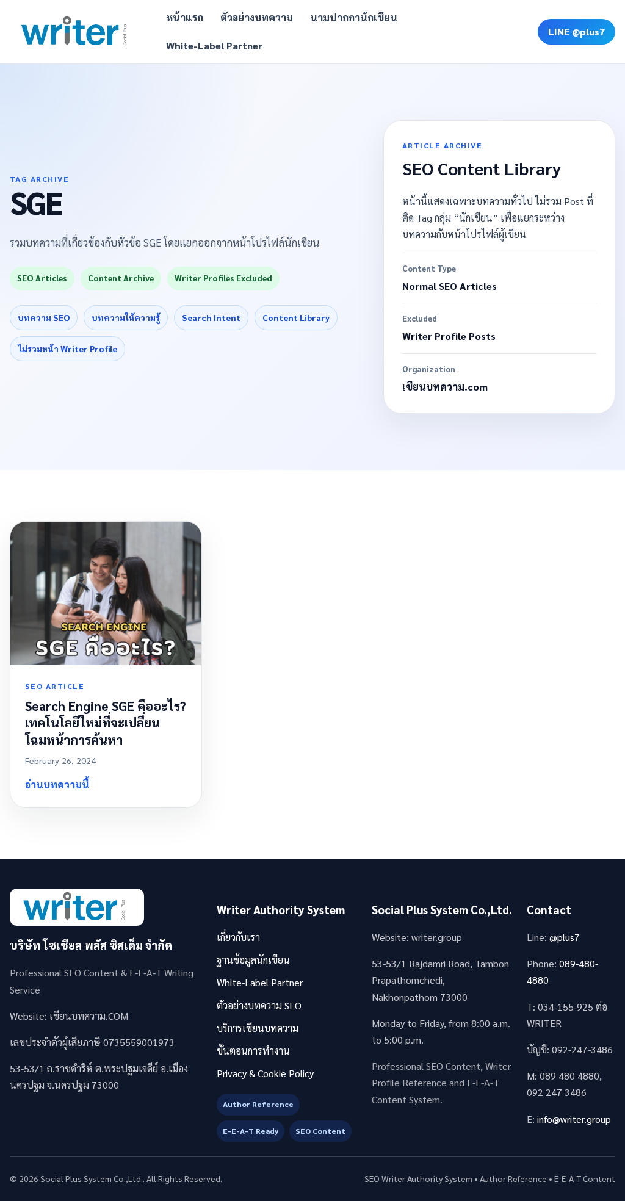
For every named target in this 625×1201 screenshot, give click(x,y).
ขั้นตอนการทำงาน (253, 1050)
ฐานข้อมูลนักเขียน (253, 959)
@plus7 (564, 937)
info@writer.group (574, 1119)
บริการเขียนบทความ (257, 1028)
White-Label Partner (214, 45)
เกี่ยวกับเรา (238, 937)
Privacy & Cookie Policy (265, 1073)
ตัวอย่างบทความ (256, 17)
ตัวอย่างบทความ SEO (259, 1005)
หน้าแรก (184, 17)
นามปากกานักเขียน (353, 17)
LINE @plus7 (576, 31)
